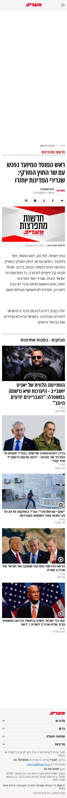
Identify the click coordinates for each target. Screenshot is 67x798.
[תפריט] (64, 5)
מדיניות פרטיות (41, 793)
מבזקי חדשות (47, 145)
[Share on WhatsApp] (35, 200)
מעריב (62, 145)
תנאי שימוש (59, 793)
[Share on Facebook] (53, 200)
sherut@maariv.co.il (39, 764)
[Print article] (26, 200)
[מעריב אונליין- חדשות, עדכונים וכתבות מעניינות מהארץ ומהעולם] (33, 4)
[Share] (62, 200)
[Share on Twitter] (44, 200)
